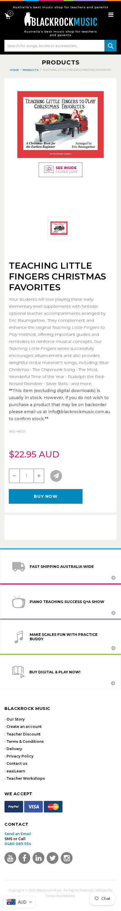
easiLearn (15, 771)
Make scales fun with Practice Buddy (64, 636)
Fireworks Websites (60, 896)
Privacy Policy (19, 756)
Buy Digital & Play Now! (54, 672)
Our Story (15, 719)
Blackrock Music (49, 890)
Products (61, 62)
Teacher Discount (23, 734)
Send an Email (17, 834)
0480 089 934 (17, 844)
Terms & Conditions (25, 741)
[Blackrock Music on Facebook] (24, 858)
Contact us (16, 763)
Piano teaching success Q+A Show (67, 602)
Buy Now (45, 496)
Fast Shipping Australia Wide (62, 566)
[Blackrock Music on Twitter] (38, 858)
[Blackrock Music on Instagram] (67, 858)
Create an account (24, 726)
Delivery (14, 749)
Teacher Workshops (25, 778)
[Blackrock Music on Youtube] (10, 858)
